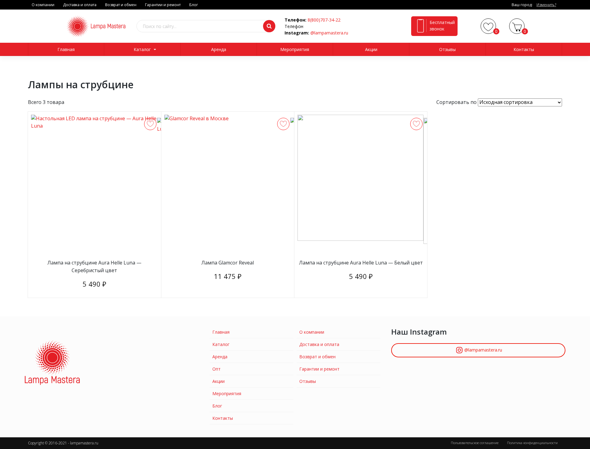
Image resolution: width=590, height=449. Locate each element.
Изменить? (546, 4)
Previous (45, 162)
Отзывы (447, 49)
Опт (216, 369)
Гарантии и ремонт (163, 4)
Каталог (142, 49)
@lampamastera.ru (329, 33)
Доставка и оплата (79, 4)
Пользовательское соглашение (474, 442)
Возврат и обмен (120, 4)
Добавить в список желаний (150, 124)
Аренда (218, 49)
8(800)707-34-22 (324, 20)
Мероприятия (294, 49)
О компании (43, 4)
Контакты (523, 49)
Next (147, 162)
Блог (193, 4)
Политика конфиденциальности (532, 442)
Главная (66, 49)
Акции (371, 49)
